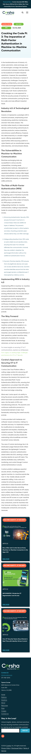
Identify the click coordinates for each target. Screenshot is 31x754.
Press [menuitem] (2, 708)
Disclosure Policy (16, 748)
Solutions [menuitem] (4, 700)
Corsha (8, 746)
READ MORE (6, 559)
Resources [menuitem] (4, 705)
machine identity (6, 24)
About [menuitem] (3, 703)
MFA (6, 27)
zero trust (18, 24)
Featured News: (7, 2)
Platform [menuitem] (4, 697)
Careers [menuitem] (3, 711)
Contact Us (5, 714)
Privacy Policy (5, 748)
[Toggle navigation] (27, 12)
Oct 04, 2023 (17, 28)
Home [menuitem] (3, 694)
